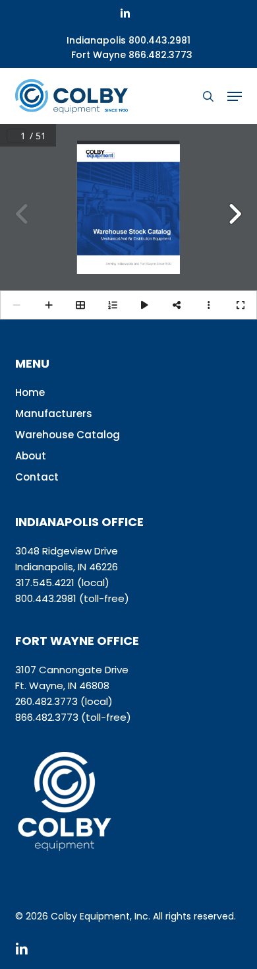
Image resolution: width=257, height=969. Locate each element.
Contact (37, 477)
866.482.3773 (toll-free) (73, 717)
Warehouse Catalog (67, 435)
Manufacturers (53, 413)
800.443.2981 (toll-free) (72, 598)
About (30, 456)
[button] (234, 96)
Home (30, 392)
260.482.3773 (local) (64, 701)
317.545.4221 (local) (62, 582)
